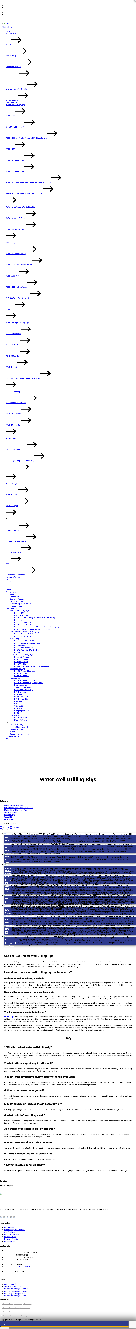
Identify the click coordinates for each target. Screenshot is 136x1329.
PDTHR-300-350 (12, 276)
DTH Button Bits (21, 699)
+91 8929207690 (6, 21)
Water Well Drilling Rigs (15, 105)
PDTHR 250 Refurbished (16, 229)
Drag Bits (18, 701)
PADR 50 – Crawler (13, 414)
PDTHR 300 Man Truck (15, 171)
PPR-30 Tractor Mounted (16, 403)
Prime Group (11, 55)
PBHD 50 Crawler (13, 356)
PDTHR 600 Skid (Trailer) (16, 254)
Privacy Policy (9, 1241)
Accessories (11, 438)
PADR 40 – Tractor (13, 425)
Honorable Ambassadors (16, 541)
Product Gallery (12, 530)
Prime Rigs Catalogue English (16, 1289)
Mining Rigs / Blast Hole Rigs (15, 810)
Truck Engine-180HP (22, 687)
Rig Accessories (20, 685)
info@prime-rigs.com (24, 21)
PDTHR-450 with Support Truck (19, 265)
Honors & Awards (13, 577)
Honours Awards (11, 1239)
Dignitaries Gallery (13, 552)
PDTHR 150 (10, 149)
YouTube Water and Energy (12, 1312)
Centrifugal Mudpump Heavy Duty (20, 460)
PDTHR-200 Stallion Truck (16, 287)
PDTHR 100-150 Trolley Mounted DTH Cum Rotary (26, 138)
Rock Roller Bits (20, 708)
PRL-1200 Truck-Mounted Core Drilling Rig (23, 378)
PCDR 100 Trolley (13, 345)
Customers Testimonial (15, 574)
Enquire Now (5, 1328)
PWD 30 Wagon (12, 506)
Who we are (11, 33)
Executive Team (12, 78)
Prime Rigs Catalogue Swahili (15, 1296)
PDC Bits (17, 713)
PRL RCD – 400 (11, 367)
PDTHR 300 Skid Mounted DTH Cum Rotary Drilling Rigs (28, 182)
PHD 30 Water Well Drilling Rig (18, 298)
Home (8, 31)
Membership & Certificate (16, 89)
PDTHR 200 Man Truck (15, 160)
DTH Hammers (20, 692)
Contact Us (10, 581)
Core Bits (18, 694)
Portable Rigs (11, 483)
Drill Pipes (18, 703)
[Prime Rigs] (9, 23)
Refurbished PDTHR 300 (16, 218)
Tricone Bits (19, 706)
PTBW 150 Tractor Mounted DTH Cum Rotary (24, 193)
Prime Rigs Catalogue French (15, 1291)
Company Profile (10, 1284)
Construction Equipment (14, 1286)
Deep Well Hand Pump (23, 690)
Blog (7, 579)
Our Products (11, 102)
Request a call (7, 585)
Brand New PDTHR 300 (15, 127)
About (8, 44)
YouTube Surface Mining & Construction (16, 1308)
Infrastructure (12, 100)
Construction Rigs (13, 391)
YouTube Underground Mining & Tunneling (17, 1304)
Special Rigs (10, 242)
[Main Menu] (2, 23)
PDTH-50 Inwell (12, 494)
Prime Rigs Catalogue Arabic (15, 1293)
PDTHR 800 (10, 309)
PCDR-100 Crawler (13, 334)
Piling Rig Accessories (23, 710)
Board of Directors (13, 67)
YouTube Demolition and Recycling (15, 1316)
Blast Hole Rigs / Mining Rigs (17, 322)
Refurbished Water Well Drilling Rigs (21, 207)
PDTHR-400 (10, 116)
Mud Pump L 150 (21, 696)
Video (8, 563)
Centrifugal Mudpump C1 (16, 449)
